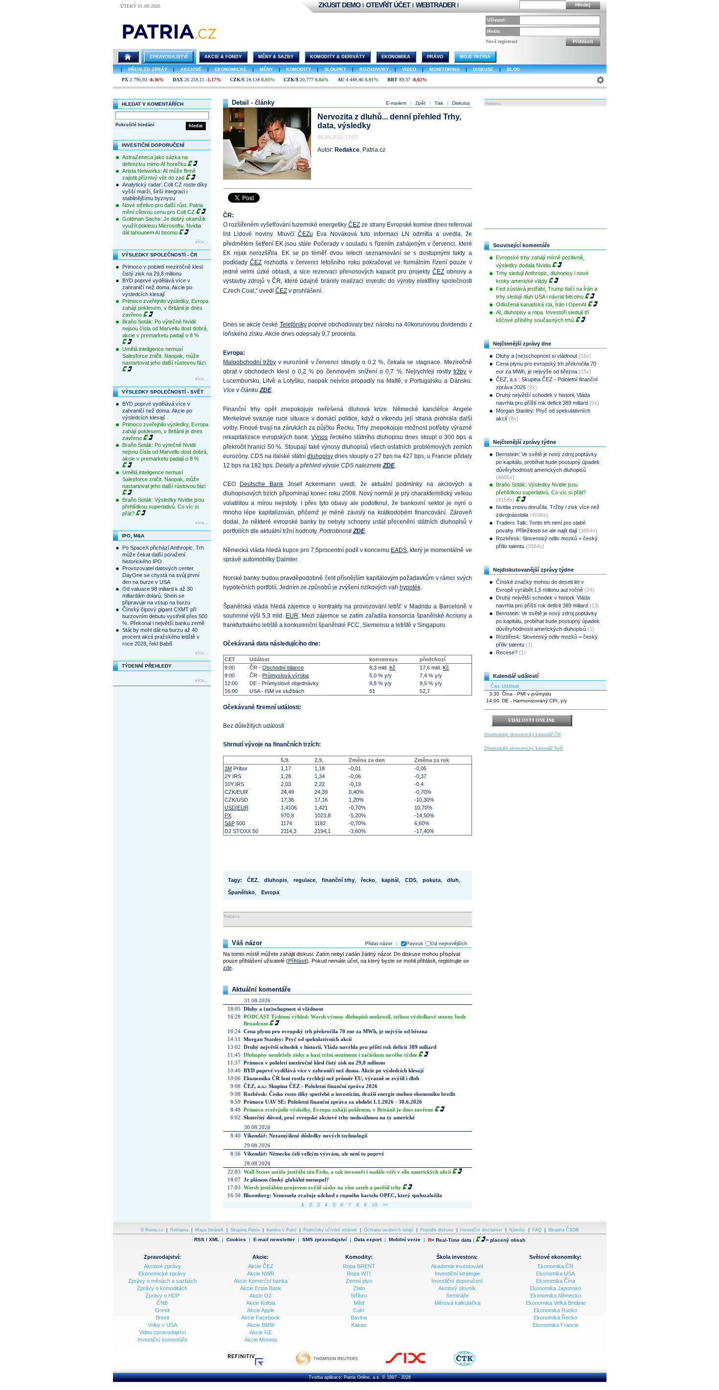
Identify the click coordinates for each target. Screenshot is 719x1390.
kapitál (390, 880)
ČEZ (354, 224)
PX (125, 79)
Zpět (420, 103)
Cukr (359, 1310)
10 (375, 1204)
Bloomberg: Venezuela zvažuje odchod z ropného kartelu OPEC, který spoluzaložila (343, 1195)
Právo (435, 56)
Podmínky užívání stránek (330, 1230)
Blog (513, 69)
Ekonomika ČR (555, 1266)
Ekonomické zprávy (162, 1273)
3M (228, 768)
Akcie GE (260, 1332)
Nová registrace (501, 41)
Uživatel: (496, 20)
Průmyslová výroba (285, 675)
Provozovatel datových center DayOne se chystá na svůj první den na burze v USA (161, 575)
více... (201, 241)
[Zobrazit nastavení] (600, 80)
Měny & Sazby (275, 56)
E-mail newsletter (274, 1239)
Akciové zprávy (162, 1266)
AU (340, 79)
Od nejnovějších (448, 943)
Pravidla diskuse (436, 1230)
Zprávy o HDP (162, 1295)
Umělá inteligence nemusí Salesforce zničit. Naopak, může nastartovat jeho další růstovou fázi (163, 356)
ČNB (162, 1303)
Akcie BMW (260, 1325)
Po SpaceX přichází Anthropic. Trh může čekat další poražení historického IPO (163, 554)
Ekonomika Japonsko (555, 1288)
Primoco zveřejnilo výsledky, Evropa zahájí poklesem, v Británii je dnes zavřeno (165, 308)
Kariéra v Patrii (281, 1230)
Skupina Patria (245, 1230)
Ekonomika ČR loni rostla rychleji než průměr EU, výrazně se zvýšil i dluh (331, 1078)
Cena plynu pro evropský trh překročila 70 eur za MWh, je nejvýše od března (335, 1031)
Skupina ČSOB (563, 1230)
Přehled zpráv (147, 69)
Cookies (236, 1239)
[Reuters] (336, 1364)
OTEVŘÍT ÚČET (388, 5)
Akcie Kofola (260, 1303)
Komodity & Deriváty (337, 56)
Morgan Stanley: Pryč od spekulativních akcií (298, 1039)
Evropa (270, 892)
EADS (399, 550)
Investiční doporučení (457, 1281)
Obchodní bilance (283, 668)
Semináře (457, 1295)
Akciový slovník (457, 1288)
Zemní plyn (359, 1281)
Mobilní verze (405, 1239)
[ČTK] (474, 1364)
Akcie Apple (260, 1310)
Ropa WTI (359, 1273)
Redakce (347, 149)
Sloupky (335, 69)
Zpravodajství (169, 56)
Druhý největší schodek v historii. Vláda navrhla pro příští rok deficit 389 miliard (340, 1047)
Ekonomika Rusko (555, 1310)
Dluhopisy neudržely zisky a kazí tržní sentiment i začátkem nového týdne (330, 1055)
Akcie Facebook (260, 1317)
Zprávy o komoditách (162, 1288)
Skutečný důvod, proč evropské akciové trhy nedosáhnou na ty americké (329, 1117)
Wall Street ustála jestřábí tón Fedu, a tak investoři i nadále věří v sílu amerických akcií (347, 1172)
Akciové (191, 69)
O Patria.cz (151, 1230)
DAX (178, 79)
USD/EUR (236, 808)
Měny (266, 69)
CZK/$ (291, 79)
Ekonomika (396, 56)
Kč (392, 668)
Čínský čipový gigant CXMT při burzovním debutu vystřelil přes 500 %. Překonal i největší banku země (164, 616)
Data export (368, 1239)
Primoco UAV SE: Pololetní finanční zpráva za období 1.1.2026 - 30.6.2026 (333, 1102)
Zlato (359, 1288)
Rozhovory (374, 69)
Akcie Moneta (261, 1340)
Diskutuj (461, 103)
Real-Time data (454, 1240)
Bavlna (359, 1317)
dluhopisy (320, 456)
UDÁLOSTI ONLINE (531, 720)
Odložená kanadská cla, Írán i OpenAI (541, 304)
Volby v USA (162, 1325)
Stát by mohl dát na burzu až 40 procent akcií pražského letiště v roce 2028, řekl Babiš (161, 637)
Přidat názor (378, 943)
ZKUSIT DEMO (339, 5)
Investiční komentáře (162, 1340)
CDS (410, 880)
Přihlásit (583, 41)
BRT (392, 79)
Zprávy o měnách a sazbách (162, 1281)
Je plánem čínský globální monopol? (286, 1179)
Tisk (438, 103)
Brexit (162, 1317)
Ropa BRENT (359, 1266)
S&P (230, 823)
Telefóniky (293, 324)
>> (385, 1204)
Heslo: (494, 31)
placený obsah (507, 1240)
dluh (453, 880)
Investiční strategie (457, 1273)
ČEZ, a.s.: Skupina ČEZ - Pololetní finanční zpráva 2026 (311, 1086)
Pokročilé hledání (135, 124)
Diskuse (483, 69)
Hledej (582, 4)
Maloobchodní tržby (249, 362)
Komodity (298, 69)
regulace (304, 880)
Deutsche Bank (261, 484)
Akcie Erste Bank (260, 1288)
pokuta (432, 880)
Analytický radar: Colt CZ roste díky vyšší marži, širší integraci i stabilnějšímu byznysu (164, 191)
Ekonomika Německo (555, 1295)
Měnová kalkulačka (457, 1303)
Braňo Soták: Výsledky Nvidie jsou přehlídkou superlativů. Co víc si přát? (163, 506)
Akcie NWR (260, 1273)
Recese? (506, 652)
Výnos (319, 437)
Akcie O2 (260, 1295)
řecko (368, 880)
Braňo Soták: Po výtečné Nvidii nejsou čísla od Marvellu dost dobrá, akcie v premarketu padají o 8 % (165, 328)
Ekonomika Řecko (555, 1317)
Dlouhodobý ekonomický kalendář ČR (522, 734)
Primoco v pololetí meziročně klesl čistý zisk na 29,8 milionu (314, 1063)
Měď (359, 1303)
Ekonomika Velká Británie (555, 1303)
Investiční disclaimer (481, 1230)
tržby (459, 371)
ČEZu (305, 234)
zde (227, 968)
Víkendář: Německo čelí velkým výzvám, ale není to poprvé (314, 1154)
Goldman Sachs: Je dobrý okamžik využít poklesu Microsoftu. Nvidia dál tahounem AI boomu (164, 225)
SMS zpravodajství (324, 1239)
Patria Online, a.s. (362, 1377)
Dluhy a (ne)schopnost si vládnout (283, 1009)
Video (409, 69)
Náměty (517, 1230)
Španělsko (241, 892)
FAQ (536, 1230)
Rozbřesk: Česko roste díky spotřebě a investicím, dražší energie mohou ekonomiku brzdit (349, 1094)
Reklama (179, 1230)
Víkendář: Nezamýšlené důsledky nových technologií (305, 1135)
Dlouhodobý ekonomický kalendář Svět (523, 748)
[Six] (415, 1364)
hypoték (410, 587)
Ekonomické (231, 69)
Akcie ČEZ (260, 1266)
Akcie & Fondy (223, 56)
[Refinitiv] (256, 1364)
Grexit (162, 1310)
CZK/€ (237, 79)
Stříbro (359, 1295)
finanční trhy (338, 880)
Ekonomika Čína (555, 1281)
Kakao (358, 1325)
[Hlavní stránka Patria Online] (128, 57)
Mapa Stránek (209, 1230)
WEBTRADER (435, 5)
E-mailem (396, 103)
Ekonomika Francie (556, 1325)
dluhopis (275, 880)
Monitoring (444, 69)
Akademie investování (457, 1266)
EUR (292, 615)
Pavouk (414, 943)
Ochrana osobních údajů (388, 1230)
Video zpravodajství (162, 1332)
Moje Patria (475, 56)
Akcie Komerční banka (261, 1281)
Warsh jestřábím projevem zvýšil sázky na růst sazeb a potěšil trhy (322, 1187)
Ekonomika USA (555, 1273)
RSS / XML (206, 1239)
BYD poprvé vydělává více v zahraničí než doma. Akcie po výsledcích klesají (157, 287)
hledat (195, 125)
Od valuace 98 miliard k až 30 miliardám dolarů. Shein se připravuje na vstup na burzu (157, 595)
